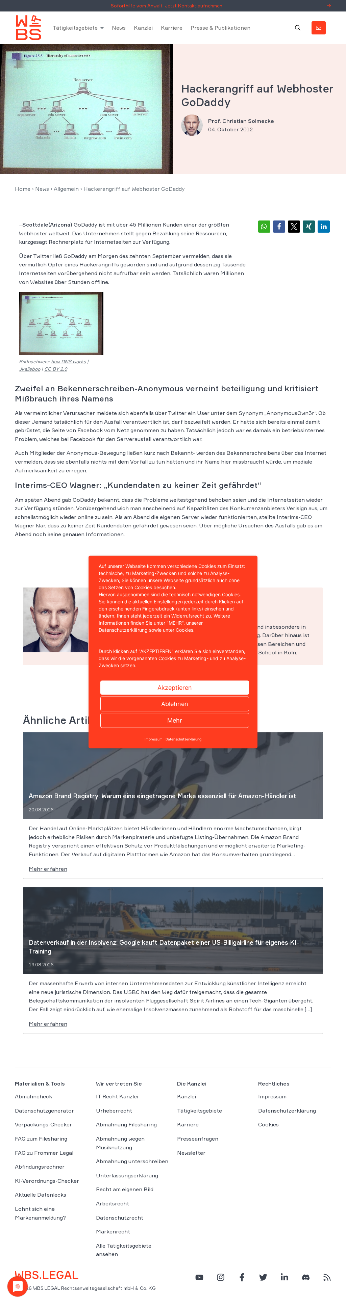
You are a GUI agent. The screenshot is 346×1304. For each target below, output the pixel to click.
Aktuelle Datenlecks (40, 1194)
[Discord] (306, 1277)
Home (22, 188)
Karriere (171, 27)
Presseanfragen (197, 1138)
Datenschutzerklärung (287, 1110)
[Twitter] (263, 1277)
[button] (264, 226)
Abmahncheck (33, 1096)
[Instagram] (221, 1277)
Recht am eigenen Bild (124, 1189)
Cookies (268, 1124)
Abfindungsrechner (40, 1166)
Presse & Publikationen (220, 27)
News (119, 27)
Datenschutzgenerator (44, 1110)
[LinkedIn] (284, 1277)
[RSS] (327, 1277)
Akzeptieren (174, 687)
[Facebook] (242, 1277)
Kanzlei (143, 27)
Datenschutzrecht (119, 1217)
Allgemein (66, 188)
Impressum (272, 1096)
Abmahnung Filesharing (126, 1124)
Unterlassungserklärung (127, 1175)
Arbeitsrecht (112, 1203)
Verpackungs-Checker (43, 1124)
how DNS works (68, 361)
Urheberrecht (114, 1110)
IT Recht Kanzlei (117, 1096)
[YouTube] (199, 1277)
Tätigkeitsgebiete (75, 27)
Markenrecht (113, 1231)
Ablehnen (174, 703)
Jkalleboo (29, 369)
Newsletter (191, 1152)
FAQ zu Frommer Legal (44, 1152)
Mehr (174, 720)
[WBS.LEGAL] (28, 27)
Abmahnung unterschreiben (132, 1161)
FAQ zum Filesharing (41, 1138)
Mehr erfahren (48, 868)
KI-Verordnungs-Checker (47, 1180)
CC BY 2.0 (55, 369)
